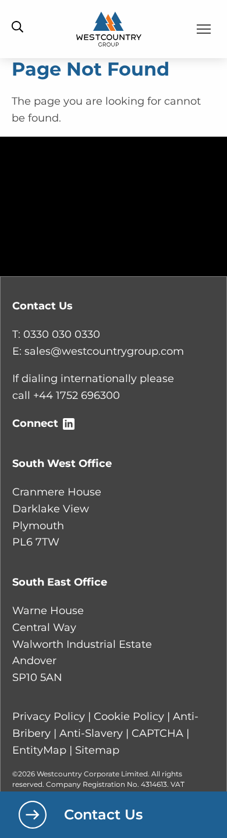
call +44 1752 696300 (66, 395)
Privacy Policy (48, 716)
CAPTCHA (157, 733)
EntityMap (39, 750)
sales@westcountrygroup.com (104, 351)
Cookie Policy (129, 716)
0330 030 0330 (61, 334)
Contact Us (103, 814)
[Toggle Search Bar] (17, 27)
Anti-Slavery (91, 733)
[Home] (109, 28)
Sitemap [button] (97, 750)
